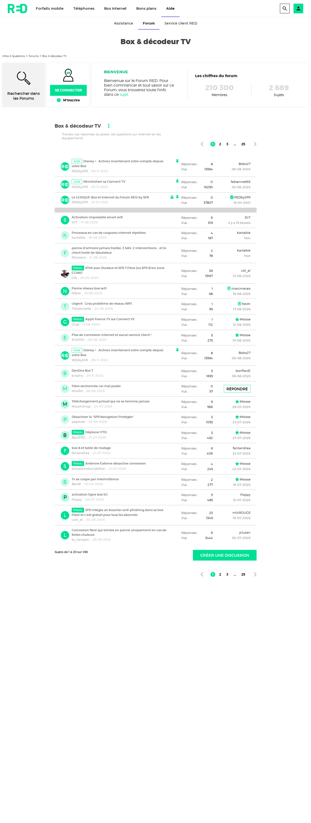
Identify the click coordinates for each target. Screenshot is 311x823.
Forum (149, 23)
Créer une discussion (224, 555)
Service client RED (180, 23)
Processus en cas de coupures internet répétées (109, 232)
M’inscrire (71, 100)
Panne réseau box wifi (89, 288)
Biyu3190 (78, 437)
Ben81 (76, 484)
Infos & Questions (13, 56)
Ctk (74, 278)
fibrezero (79, 257)
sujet (124, 94)
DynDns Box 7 (82, 370)
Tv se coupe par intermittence (95, 479)
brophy (77, 375)
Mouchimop (81, 406)
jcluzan (245, 532)
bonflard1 (243, 371)
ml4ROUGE (242, 512)
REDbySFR (80, 171)
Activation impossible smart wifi (97, 217)
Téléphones (84, 8)
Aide (170, 8)
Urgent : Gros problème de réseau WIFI (102, 303)
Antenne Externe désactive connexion (115, 463)
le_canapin (80, 539)
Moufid (77, 391)
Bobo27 (245, 164)
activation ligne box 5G (90, 494)
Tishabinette (81, 308)
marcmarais (241, 288)
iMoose (245, 319)
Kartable (78, 237)
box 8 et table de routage (91, 448)
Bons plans (146, 8)
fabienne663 (241, 182)
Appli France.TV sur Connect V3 (109, 319)
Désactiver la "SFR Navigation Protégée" (103, 417)
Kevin (246, 304)
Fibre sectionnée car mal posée (96, 386)
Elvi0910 (78, 340)
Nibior (76, 293)
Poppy (77, 499)
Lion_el (77, 520)
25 (243, 144)
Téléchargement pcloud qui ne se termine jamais (110, 401)
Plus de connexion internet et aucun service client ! (111, 335)
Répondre (237, 389)
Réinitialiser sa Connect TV (104, 181)
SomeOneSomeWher (88, 469)
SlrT (75, 222)
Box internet (115, 8)
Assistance (123, 23)
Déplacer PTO (96, 432)
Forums (33, 56)
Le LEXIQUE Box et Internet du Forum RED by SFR (110, 197)
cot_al (246, 270)
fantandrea (80, 453)
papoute (78, 422)
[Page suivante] (255, 144)
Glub (75, 324)
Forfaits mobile (49, 8)
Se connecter (68, 90)
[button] (298, 8)
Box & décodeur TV (54, 56)
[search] (285, 8)
